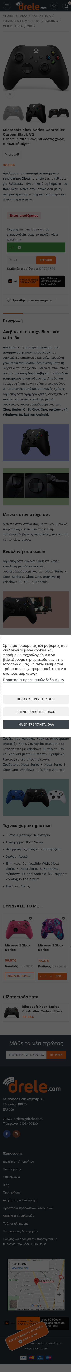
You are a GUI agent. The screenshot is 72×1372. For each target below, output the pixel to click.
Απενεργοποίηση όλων (36, 712)
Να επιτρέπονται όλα (36, 724)
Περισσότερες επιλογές (36, 699)
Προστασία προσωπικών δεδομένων (33, 679)
